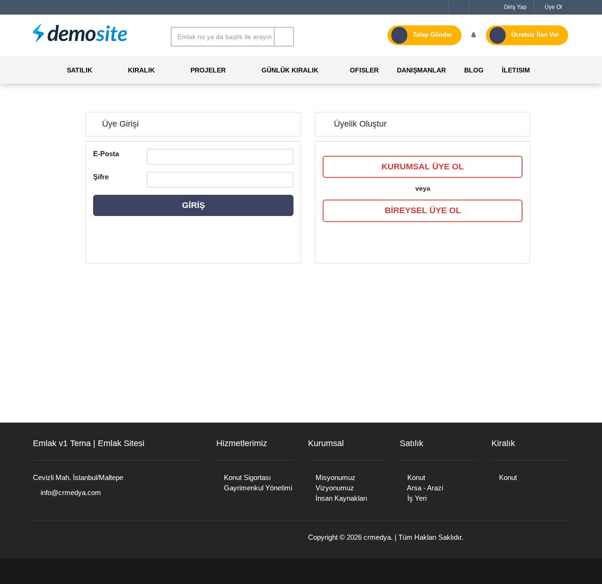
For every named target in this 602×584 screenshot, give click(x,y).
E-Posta (106, 154)
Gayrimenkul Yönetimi (257, 488)
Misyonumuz (335, 477)
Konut (415, 477)
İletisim (515, 70)
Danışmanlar (420, 70)
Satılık (79, 70)
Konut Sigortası (246, 477)
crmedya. (378, 537)
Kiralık (141, 70)
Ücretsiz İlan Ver (535, 34)
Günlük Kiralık (290, 70)
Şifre (101, 177)
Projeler (208, 70)
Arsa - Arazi (424, 488)
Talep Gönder (432, 34)
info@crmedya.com (70, 492)
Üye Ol (552, 7)
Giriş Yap (514, 7)
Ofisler (363, 70)
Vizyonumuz (334, 488)
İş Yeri (416, 498)
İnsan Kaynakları (340, 498)
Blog (472, 70)
